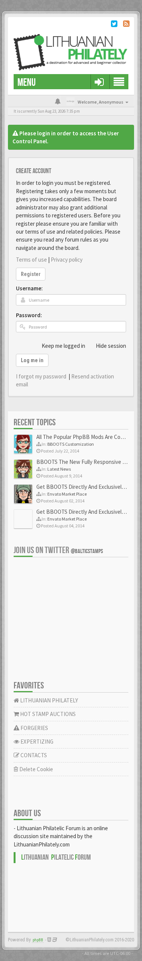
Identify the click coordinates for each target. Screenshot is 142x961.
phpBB (38, 940)
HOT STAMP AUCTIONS (47, 714)
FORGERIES (33, 728)
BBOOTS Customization (70, 444)
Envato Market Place (67, 494)
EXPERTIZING (36, 741)
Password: (29, 315)
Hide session (111, 345)
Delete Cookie (35, 769)
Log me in (32, 360)
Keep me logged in (63, 345)
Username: (29, 288)
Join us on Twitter (58, 550)
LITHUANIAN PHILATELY (48, 700)
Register (31, 274)
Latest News (59, 469)
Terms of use (31, 259)
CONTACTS (33, 755)
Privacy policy (67, 259)
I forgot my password (41, 376)
